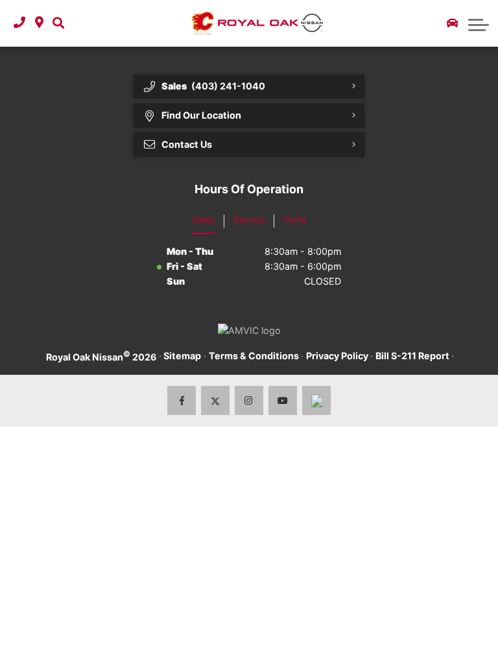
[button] (58, 23)
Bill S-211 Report (412, 355)
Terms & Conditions (254, 355)
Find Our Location (201, 115)
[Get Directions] (39, 23)
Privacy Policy (337, 355)
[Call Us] (19, 23)
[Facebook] (181, 400)
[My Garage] (452, 23)
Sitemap (182, 355)
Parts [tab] (295, 219)
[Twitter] (215, 400)
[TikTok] (316, 400)
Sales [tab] (203, 219)
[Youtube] (283, 400)
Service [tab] (249, 219)
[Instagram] (249, 400)
